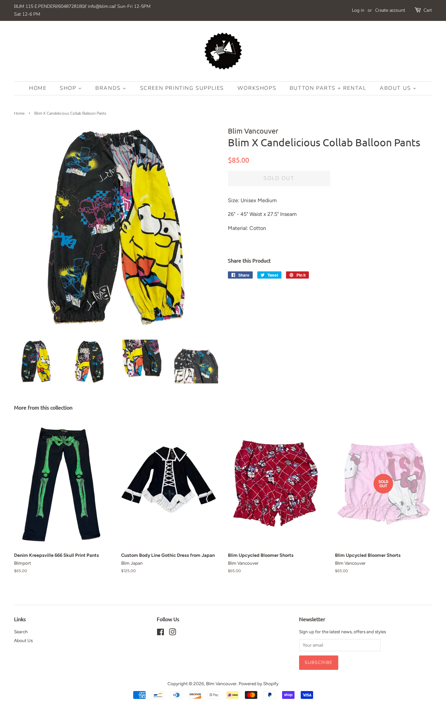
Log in (358, 10)
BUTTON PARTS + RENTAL (328, 88)
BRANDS (108, 88)
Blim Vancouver (221, 683)
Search (21, 631)
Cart (427, 10)
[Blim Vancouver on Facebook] (160, 633)
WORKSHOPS (256, 88)
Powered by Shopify (259, 683)
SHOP (69, 88)
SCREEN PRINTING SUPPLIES (182, 88)
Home (37, 88)
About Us (396, 88)
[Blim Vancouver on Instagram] (172, 633)
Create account (390, 10)
